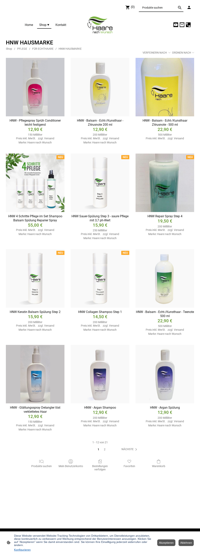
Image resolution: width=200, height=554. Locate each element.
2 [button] (104, 449)
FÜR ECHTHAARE (43, 48)
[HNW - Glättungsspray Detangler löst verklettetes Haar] (35, 374)
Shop (9, 48)
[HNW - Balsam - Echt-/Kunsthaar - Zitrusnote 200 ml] (100, 87)
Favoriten (129, 466)
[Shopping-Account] (189, 7)
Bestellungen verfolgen (100, 468)
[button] (179, 7)
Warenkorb (158, 466)
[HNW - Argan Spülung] (165, 374)
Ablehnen (186, 542)
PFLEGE (22, 48)
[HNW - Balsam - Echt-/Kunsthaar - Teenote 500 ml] (165, 278)
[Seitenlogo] (99, 25)
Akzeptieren (166, 542)
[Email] (182, 24)
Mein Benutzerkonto (71, 466)
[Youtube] (175, 24)
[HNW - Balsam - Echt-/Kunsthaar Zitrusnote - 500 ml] (165, 87)
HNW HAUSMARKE (70, 48)
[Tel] (188, 24)
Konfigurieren (22, 549)
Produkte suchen (41, 466)
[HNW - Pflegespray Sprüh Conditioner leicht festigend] (35, 87)
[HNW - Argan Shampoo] (100, 374)
